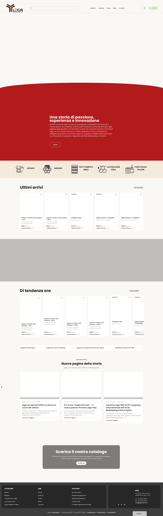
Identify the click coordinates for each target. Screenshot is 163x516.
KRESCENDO (56, 512)
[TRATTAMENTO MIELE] (74, 169)
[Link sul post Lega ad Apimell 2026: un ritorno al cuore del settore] (39, 385)
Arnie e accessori (106, 220)
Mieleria (6, 495)
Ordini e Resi (76, 501)
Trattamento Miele (27, 222)
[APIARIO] (19, 169)
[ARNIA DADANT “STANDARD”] (131, 204)
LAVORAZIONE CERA (113, 168)
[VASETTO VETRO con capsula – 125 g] (56, 204)
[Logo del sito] (14, 8)
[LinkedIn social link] (124, 504)
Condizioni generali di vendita (81, 505)
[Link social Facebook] (118, 504)
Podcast (66, 402)
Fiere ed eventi (26, 402)
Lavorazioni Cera (9, 501)
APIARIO (31, 168)
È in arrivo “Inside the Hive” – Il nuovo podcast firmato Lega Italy (80, 406)
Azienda (40, 495)
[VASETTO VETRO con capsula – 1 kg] (31, 204)
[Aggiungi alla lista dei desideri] (41, 194)
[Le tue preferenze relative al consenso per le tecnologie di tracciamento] (1, 387)
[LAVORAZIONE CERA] (102, 169)
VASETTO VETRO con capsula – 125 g (51, 319)
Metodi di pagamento (79, 495)
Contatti (41, 505)
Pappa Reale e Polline (11, 505)
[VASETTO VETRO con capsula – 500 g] (75, 308)
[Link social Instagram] (121, 504)
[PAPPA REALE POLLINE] (129, 169)
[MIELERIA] (47, 169)
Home (40, 492)
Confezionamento (27, 223)
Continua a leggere (28, 418)
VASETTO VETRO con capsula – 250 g (96, 323)
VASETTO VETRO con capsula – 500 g (74, 324)
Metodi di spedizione (78, 499)
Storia (40, 499)
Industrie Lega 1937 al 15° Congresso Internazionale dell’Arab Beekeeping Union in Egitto (123, 408)
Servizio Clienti (76, 492)
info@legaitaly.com (141, 503)
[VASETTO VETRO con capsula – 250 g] (98, 308)
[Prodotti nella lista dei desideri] (144, 8)
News (40, 501)
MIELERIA (58, 168)
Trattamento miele (10, 499)
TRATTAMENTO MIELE (86, 168)
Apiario (73, 220)
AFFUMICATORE (76, 218)
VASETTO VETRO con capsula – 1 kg (28, 325)
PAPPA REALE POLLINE (141, 168)
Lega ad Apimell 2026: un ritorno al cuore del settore (39, 406)
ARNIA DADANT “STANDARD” (105, 218)
